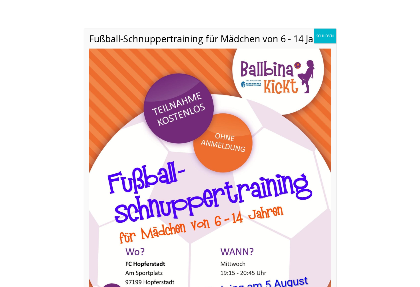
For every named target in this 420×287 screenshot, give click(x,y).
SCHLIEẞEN (325, 35)
